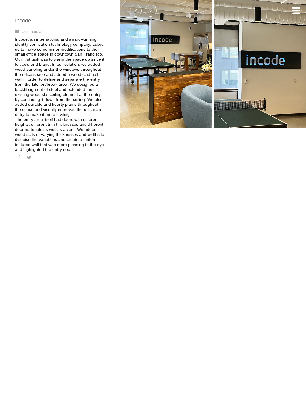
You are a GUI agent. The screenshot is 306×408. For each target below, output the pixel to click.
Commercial (32, 31)
